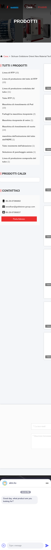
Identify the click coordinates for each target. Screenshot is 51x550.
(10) (10, 72)
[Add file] (4, 545)
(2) (19, 114)
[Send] (47, 545)
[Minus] (47, 483)
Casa (29, 7)
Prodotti (42, 7)
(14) (18, 128)
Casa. (6, 56)
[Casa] (11, 7)
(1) (17, 120)
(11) (18, 90)
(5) (8, 98)
